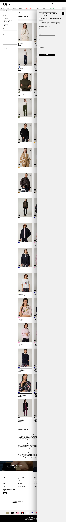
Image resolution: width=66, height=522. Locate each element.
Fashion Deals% (28, 8)
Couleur (5, 34)
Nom (39, 37)
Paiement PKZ (36, 478)
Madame (40, 29)
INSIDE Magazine (36, 483)
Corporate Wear (20, 480)
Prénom (40, 33)
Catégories (5, 18)
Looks (20, 8)
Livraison (4, 481)
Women (14, 8)
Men (8, 8)
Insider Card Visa (36, 480)
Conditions (25, 519)
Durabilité (5, 48)
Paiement (4, 480)
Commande (4, 478)
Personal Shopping (21, 477)
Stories (44, 8)
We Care (51, 8)
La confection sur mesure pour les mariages (24, 481)
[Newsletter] (63, 13)
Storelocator (20, 484)
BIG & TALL (20, 483)
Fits (4, 45)
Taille (4, 37)
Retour (4, 483)
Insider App (35, 484)
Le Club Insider (36, 486)
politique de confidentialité (46, 52)
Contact (4, 486)
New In (2, 8)
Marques (37, 8)
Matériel (5, 43)
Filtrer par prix (6, 15)
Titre (39, 28)
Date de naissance (41, 47)
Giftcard (4, 484)
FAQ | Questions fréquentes (7, 477)
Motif (4, 40)
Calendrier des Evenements (22, 486)
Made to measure (20, 478)
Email (39, 42)
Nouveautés (24, 16)
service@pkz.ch (21, 502)
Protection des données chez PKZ (32, 519)
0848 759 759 (14, 502)
